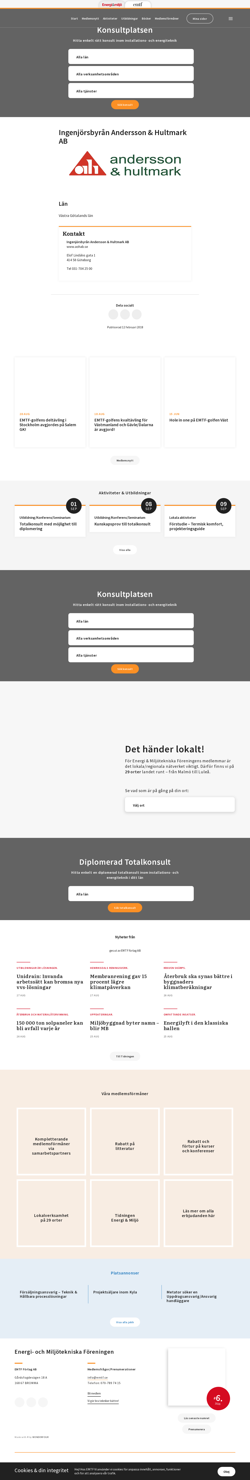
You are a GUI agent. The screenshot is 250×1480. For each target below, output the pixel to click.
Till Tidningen (125, 1056)
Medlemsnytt (90, 18)
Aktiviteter (110, 18)
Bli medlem (94, 1393)
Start (74, 18)
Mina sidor (200, 19)
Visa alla (124, 550)
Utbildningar (129, 18)
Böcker (146, 18)
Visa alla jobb (125, 1322)
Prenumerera (196, 1429)
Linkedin (31, 1402)
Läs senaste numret (196, 1418)
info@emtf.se (98, 1377)
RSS (43, 1402)
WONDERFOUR (40, 1437)
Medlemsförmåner (167, 18)
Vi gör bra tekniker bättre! (103, 1401)
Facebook (19, 1402)
